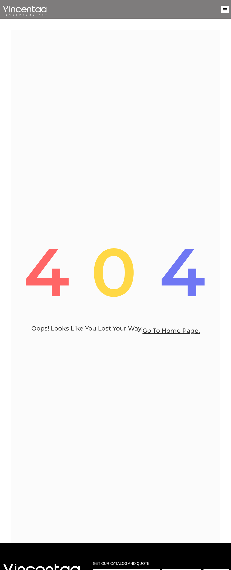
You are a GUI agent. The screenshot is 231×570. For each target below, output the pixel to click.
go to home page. (171, 330)
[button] (225, 9)
